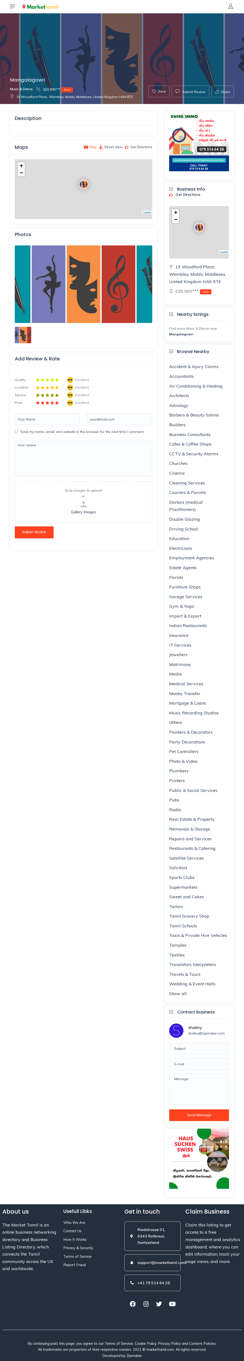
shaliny (195, 1027)
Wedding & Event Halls (192, 984)
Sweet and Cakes (186, 896)
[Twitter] (159, 1304)
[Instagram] (146, 1304)
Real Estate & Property (192, 819)
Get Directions (187, 195)
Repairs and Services (190, 839)
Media (175, 674)
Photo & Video (183, 761)
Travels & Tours (184, 974)
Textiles (177, 955)
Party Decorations (187, 742)
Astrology (178, 405)
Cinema (177, 473)
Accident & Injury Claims (194, 366)
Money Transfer (184, 693)
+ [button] (21, 166)
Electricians (180, 548)
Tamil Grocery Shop (189, 916)
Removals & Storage (189, 829)
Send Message (199, 1115)
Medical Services (186, 683)
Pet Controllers (183, 751)
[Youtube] (172, 1304)
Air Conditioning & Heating (196, 386)
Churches (178, 463)
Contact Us (72, 1231)
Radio (175, 809)
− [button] (21, 173)
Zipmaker (134, 1355)
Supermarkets (183, 887)
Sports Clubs (181, 877)
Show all (178, 993)
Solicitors (178, 867)
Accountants (181, 376)
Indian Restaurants (188, 625)
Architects (179, 395)
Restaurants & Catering (192, 848)
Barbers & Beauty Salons (194, 415)
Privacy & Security (78, 1248)
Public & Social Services (193, 790)
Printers (177, 780)
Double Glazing (184, 519)
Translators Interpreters (192, 964)
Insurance (178, 635)
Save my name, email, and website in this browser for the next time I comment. (82, 432)
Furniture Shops (185, 587)
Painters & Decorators (191, 732)
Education (179, 538)
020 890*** (56, 89)
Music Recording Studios (194, 713)
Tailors (176, 906)
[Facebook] (133, 1304)
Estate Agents (183, 567)
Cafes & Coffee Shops (190, 444)
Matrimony (180, 664)
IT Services (180, 645)
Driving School (183, 529)
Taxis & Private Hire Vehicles (198, 935)
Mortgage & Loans (187, 703)
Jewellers (178, 654)
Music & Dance (21, 89)
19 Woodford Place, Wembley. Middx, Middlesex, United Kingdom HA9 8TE (74, 97)
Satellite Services (186, 858)
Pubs (174, 800)
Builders (177, 424)
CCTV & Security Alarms (193, 454)
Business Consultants (190, 434)
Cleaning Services (187, 483)
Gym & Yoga (181, 606)
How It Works (74, 1239)
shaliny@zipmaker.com (206, 1033)
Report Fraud (74, 1264)
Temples (177, 945)
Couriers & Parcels (187, 492)
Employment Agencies (191, 558)
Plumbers (178, 771)
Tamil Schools (183, 926)
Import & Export (185, 616)
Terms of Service (77, 1256)
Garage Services (185, 596)
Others (175, 722)
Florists (176, 577)
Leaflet (147, 212)
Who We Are (74, 1222)
